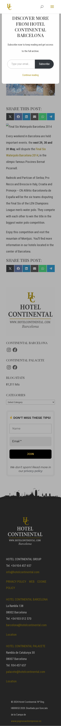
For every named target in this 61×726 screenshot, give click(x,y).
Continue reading (30, 75)
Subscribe (44, 64)
